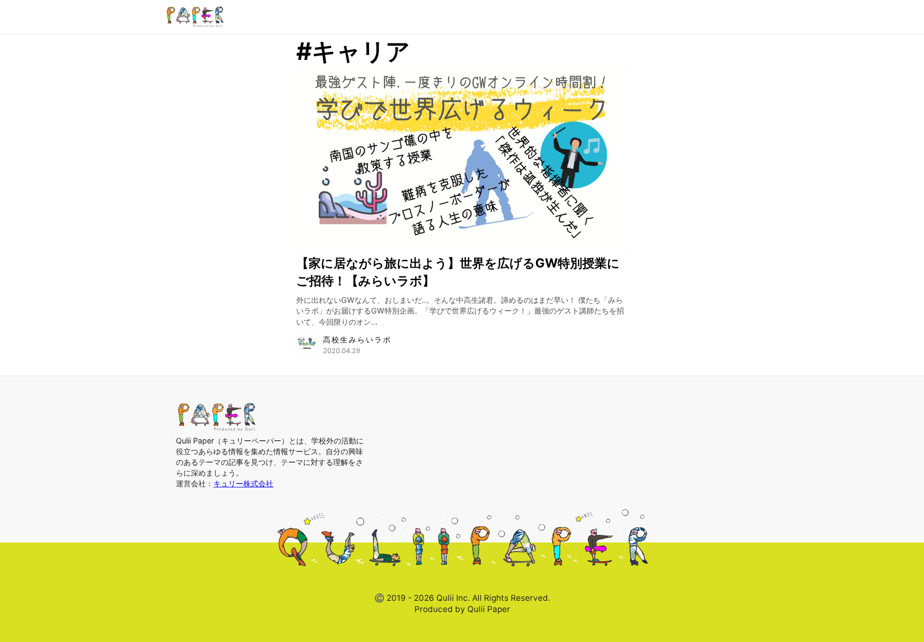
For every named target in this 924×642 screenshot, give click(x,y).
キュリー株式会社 (243, 483)
